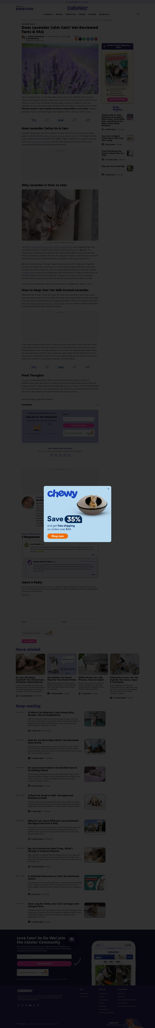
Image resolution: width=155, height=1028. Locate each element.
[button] (108, 489)
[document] (77, 514)
